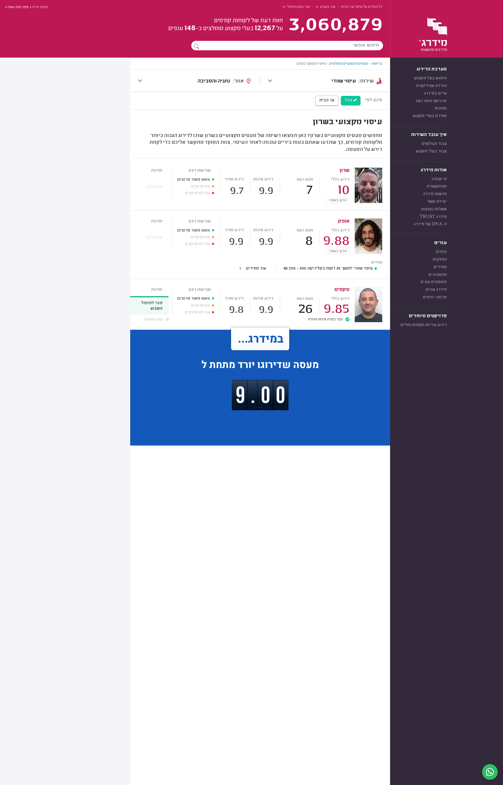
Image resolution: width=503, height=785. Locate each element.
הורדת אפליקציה (431, 86)
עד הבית (326, 100)
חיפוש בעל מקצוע (430, 78)
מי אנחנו (439, 179)
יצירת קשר (437, 201)
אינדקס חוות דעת (431, 101)
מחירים (440, 267)
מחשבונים (438, 274)
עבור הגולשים (434, 143)
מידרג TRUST (433, 217)
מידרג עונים (436, 289)
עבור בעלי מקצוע (431, 151)
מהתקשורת (437, 186)
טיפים (441, 252)
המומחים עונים (433, 282)
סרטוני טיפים (435, 297)
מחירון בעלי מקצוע (430, 116)
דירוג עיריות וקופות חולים (424, 325)
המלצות (440, 259)
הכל (349, 100)
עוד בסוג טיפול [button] (298, 7)
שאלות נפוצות (434, 209)
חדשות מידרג (435, 194)
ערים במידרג (435, 93)
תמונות (440, 108)
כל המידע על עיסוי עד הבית (361, 7)
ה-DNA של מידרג (430, 224)
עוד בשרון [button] (327, 7)
